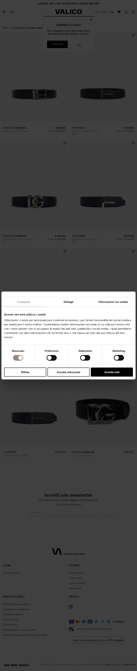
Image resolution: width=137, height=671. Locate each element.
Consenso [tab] (23, 301)
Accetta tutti (112, 371)
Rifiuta (25, 371)
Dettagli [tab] (68, 301)
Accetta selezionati (68, 371)
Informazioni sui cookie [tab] (113, 301)
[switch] (52, 358)
